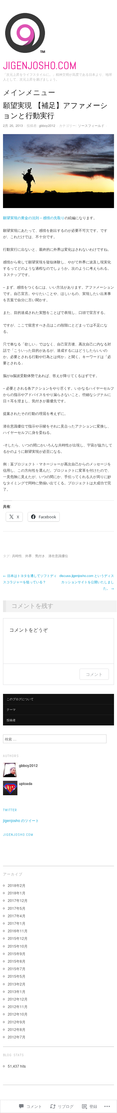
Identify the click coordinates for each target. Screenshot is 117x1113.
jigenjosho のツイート (21, 820)
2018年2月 (17, 885)
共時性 (17, 555)
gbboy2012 (47, 125)
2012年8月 (17, 1029)
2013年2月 (17, 983)
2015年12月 (18, 938)
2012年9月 (17, 1021)
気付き (40, 555)
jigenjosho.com (18, 834)
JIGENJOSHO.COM (39, 65)
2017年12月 (18, 900)
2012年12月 (18, 998)
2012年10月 (18, 1013)
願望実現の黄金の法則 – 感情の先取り (33, 217)
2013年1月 (17, 991)
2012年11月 (18, 1006)
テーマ (11, 709)
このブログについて (20, 699)
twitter (10, 810)
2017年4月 (17, 915)
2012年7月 (17, 1036)
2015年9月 (17, 953)
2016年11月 (18, 930)
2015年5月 (17, 976)
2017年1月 (17, 923)
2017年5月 (17, 908)
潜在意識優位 (58, 555)
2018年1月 (17, 892)
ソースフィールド (91, 125)
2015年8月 (17, 961)
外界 (28, 555)
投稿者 (11, 720)
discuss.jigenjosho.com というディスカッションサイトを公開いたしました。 (86, 581)
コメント (94, 674)
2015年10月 (18, 946)
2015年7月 (17, 968)
